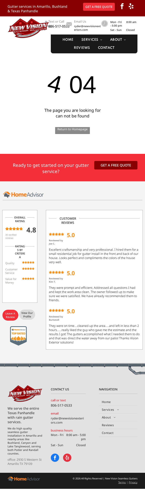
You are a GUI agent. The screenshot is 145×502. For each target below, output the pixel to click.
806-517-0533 (58, 26)
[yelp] (131, 7)
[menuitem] (68, 40)
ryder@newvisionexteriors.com (87, 27)
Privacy (133, 482)
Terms (122, 482)
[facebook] (122, 7)
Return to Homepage (72, 129)
